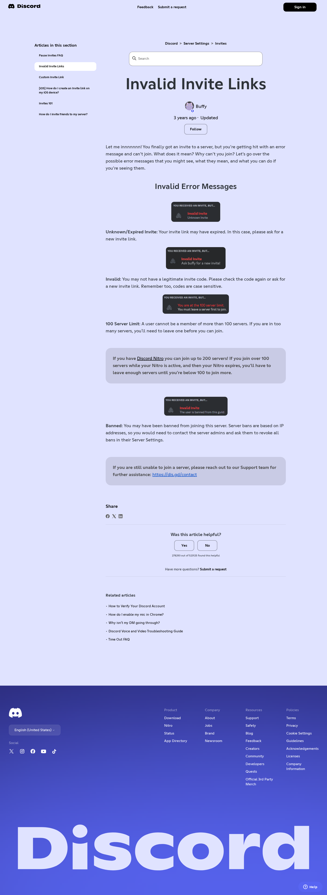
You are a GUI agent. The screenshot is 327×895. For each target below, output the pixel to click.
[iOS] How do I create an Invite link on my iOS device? (64, 90)
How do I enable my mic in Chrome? (136, 614)
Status (169, 733)
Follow (196, 129)
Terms (291, 718)
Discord (171, 43)
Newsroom (213, 741)
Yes (184, 545)
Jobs (208, 725)
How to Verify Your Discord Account (137, 606)
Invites (221, 43)
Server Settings (196, 43)
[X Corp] (114, 516)
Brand (209, 733)
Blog (249, 733)
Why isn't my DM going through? (134, 623)
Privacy (292, 725)
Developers (255, 764)
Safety (251, 725)
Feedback (145, 7)
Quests (251, 771)
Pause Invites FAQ (51, 55)
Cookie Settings (299, 733)
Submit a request (172, 7)
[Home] (24, 7)
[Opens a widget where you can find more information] (310, 887)
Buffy (201, 106)
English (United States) (33, 730)
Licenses (293, 756)
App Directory (175, 741)
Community (255, 756)
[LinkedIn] (121, 516)
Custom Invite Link (51, 77)
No (207, 545)
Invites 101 (45, 103)
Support (252, 718)
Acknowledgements (302, 748)
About (210, 718)
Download (172, 718)
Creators (252, 748)
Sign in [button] (300, 7)
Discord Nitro (150, 358)
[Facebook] (108, 516)
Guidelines (295, 741)
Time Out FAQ (119, 639)
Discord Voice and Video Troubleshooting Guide (146, 631)
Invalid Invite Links (51, 66)
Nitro (168, 725)
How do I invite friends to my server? (63, 114)
